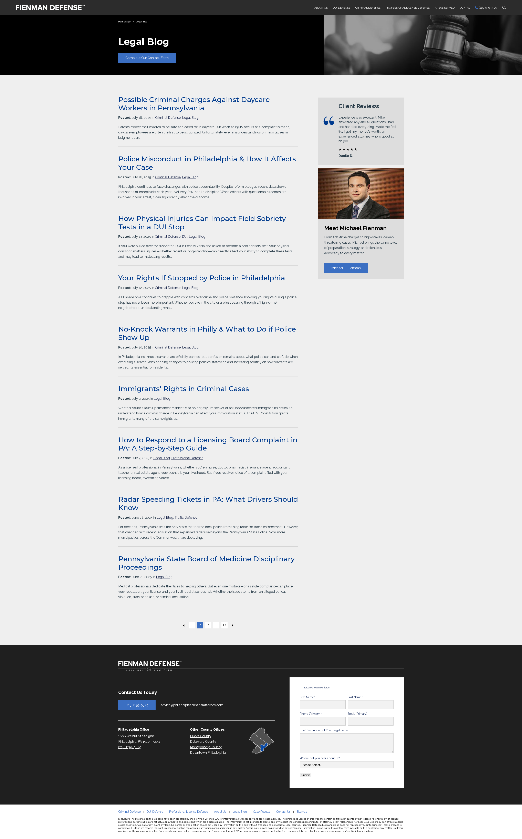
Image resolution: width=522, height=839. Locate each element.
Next (233, 625)
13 (224, 625)
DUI (184, 237)
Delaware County (203, 742)
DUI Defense (341, 7)
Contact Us (283, 811)
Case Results (261, 811)
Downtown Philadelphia (208, 753)
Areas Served (445, 7)
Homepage (124, 21)
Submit (305, 775)
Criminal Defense (367, 7)
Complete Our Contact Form (147, 58)
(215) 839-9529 (488, 7)
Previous (184, 625)
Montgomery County (206, 747)
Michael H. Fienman (346, 268)
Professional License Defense (408, 7)
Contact (466, 7)
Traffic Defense (186, 517)
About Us (321, 7)
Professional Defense (187, 458)
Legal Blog (190, 118)
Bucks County (200, 736)
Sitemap (302, 811)
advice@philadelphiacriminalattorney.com (191, 705)
